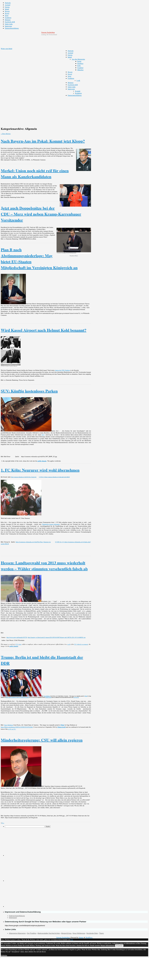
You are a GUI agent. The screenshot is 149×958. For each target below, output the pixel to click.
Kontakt (77, 91)
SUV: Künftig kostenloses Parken (29, 391)
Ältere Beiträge (6, 134)
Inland (7, 9)
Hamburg (80, 63)
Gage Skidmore (47, 696)
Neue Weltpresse (79, 933)
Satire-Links (9, 24)
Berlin (79, 61)
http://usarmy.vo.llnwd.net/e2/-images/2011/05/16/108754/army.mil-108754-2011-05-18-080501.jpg (57, 637)
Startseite (8, 3)
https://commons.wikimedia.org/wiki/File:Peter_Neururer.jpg (23, 477)
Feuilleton (8, 17)
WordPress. (89, 937)
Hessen (7, 11)
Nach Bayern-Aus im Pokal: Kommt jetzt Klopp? (43, 141)
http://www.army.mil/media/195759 (16, 637)
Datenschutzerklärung (12, 28)
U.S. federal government (81, 644)
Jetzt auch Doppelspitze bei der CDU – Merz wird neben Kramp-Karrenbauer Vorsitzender (41, 214)
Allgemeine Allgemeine (17, 933)
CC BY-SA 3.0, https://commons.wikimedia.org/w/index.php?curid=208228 (54, 477)
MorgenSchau (66, 933)
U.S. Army (18, 644)
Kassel (7, 13)
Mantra (81, 937)
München (80, 70)
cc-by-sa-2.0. (76, 697)
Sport (6, 15)
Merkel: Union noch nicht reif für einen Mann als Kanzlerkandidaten (35, 173)
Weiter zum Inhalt (6, 48)
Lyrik (78, 80)
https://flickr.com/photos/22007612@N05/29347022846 (17, 697)
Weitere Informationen (107, 945)
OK (72, 939)
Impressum (8, 26)
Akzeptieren (119, 945)
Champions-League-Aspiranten (51, 524)
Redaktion (78, 93)
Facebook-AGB (10, 22)
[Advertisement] (74, 110)
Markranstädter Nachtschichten (49, 933)
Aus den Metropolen (78, 59)
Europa (7, 7)
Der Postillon (31, 933)
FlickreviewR (48, 697)
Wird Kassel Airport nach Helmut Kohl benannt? (43, 330)
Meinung (8, 20)
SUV (43, 435)
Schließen (4, 955)
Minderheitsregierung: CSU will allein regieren (42, 740)
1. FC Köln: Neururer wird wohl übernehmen (40, 470)
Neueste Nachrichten (48, 32)
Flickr (86, 696)
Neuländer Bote (92, 933)
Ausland (7, 5)
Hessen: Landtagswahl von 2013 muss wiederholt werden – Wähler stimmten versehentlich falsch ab (44, 566)
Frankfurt (80, 68)
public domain (42, 461)
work (68, 644)
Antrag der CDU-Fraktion (62, 370)
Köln (79, 65)
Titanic (101, 933)
